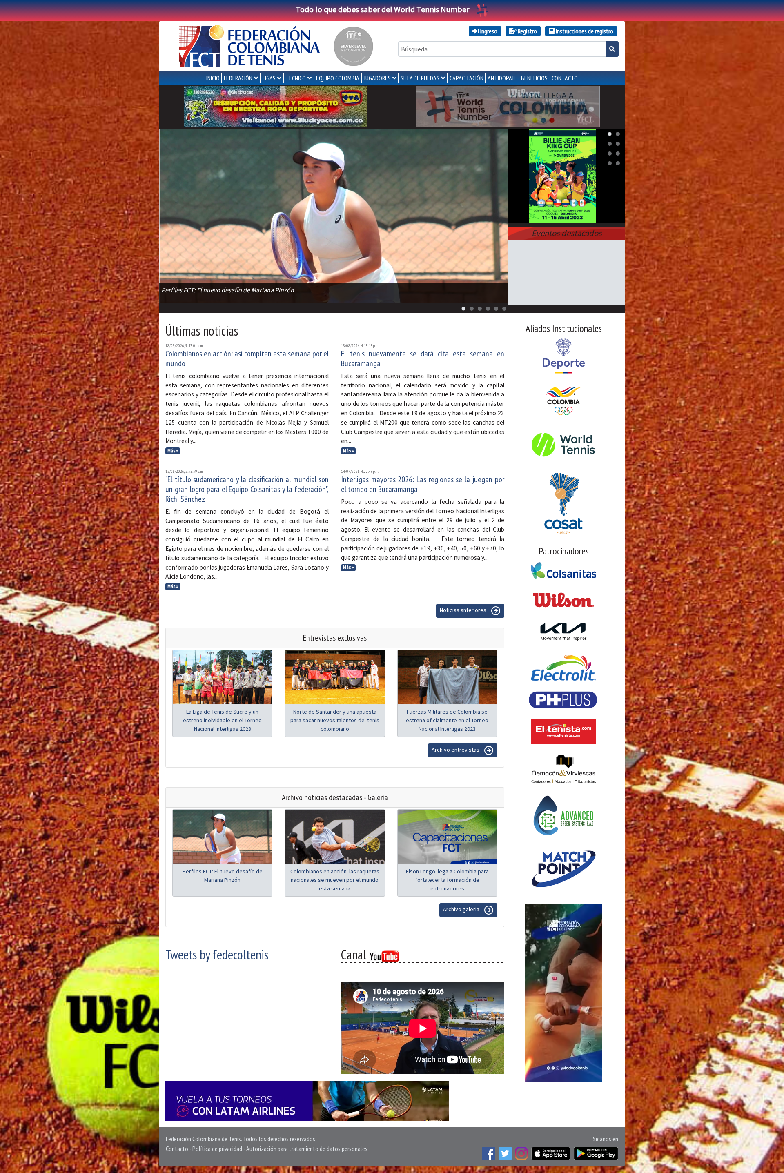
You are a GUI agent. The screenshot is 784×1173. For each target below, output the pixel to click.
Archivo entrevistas (456, 749)
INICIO (213, 78)
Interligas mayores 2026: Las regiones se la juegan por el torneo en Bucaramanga (422, 484)
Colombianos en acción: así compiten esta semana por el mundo (247, 358)
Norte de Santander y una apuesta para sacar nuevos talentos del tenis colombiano (334, 720)
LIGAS (269, 78)
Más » (172, 451)
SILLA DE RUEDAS (420, 78)
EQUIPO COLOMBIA (337, 78)
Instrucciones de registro (584, 31)
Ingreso (488, 31)
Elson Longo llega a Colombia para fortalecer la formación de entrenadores (447, 880)
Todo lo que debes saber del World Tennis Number (382, 9)
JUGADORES (377, 78)
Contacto (177, 1148)
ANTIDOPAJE (502, 78)
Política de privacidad (217, 1148)
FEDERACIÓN (238, 78)
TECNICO (295, 78)
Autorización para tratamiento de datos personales (307, 1148)
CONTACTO (565, 78)
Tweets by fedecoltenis (216, 954)
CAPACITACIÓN (466, 78)
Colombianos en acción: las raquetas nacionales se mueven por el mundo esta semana (334, 880)
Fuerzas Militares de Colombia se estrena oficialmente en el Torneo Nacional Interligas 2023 (447, 720)
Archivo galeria (462, 909)
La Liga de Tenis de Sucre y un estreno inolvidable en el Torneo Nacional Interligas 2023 (222, 720)
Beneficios (534, 78)
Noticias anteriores (464, 610)
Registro (527, 31)
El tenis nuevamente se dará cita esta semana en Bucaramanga (422, 358)
